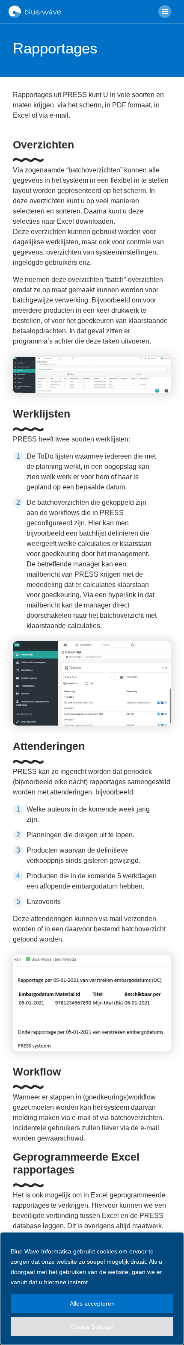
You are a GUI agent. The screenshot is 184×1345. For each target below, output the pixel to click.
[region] (92, 1288)
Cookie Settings (92, 1326)
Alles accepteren (92, 1303)
